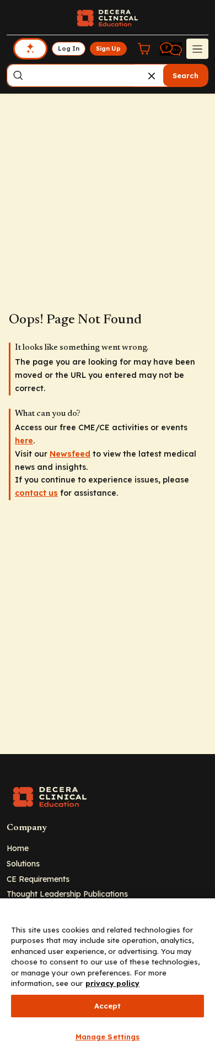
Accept (107, 1005)
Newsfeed (70, 454)
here (24, 441)
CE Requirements (38, 878)
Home (18, 848)
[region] (107, 977)
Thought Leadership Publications (67, 893)
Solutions (23, 863)
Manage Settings (108, 1036)
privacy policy (112, 983)
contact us (36, 493)
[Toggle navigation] (197, 48)
